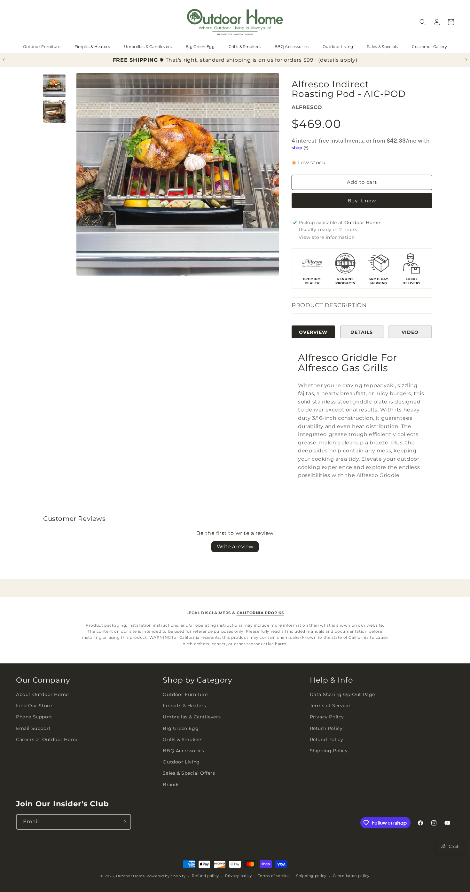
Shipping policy (311, 875)
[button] (423, 22)
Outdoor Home (130, 876)
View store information (327, 237)
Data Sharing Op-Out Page (342, 694)
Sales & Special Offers (189, 773)
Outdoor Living (338, 46)
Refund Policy (326, 739)
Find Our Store (34, 706)
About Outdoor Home (42, 694)
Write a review (235, 547)
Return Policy (326, 728)
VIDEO (410, 332)
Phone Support (34, 717)
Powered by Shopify (166, 876)
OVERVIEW (313, 332)
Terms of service (274, 875)
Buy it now (362, 201)
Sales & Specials (382, 46)
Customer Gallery (429, 46)
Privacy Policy (327, 717)
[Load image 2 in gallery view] (54, 111)
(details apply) (337, 60)
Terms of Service (330, 706)
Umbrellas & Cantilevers (148, 46)
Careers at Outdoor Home (47, 739)
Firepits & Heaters (92, 46)
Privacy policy (238, 875)
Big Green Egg (200, 46)
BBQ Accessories (292, 46)
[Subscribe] (123, 822)
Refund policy (205, 875)
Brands (171, 784)
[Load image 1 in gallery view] (54, 85)
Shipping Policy (329, 751)
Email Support (33, 728)
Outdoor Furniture (41, 46)
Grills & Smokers (245, 46)
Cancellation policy (351, 875)
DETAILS (361, 332)
